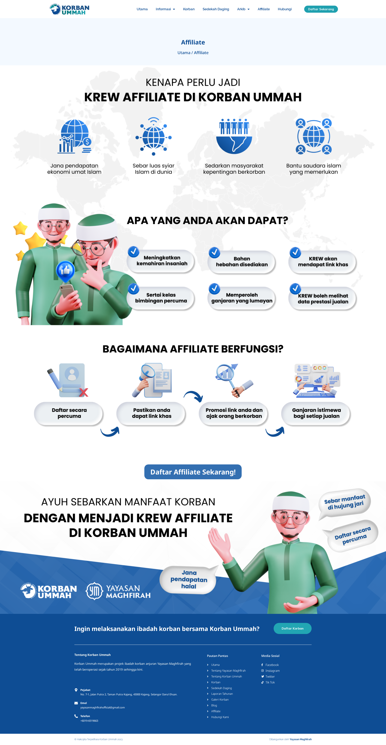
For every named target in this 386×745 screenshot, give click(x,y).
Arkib (241, 9)
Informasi (163, 9)
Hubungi (285, 9)
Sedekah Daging (216, 9)
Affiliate (264, 9)
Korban (189, 9)
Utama (142, 9)
